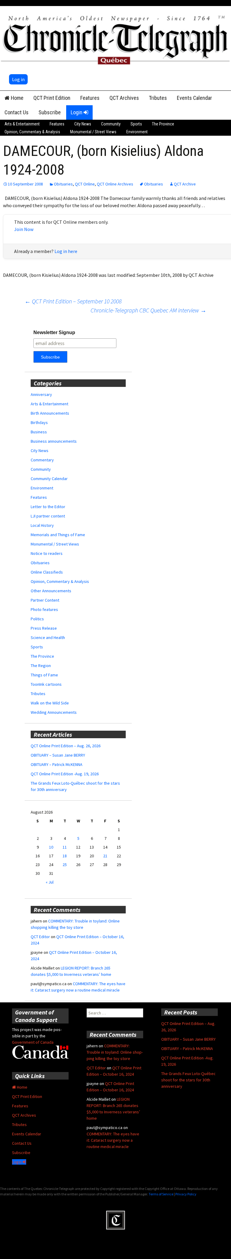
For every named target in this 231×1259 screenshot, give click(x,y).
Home (16, 98)
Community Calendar (49, 478)
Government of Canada (33, 1042)
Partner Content (45, 600)
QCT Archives (124, 98)
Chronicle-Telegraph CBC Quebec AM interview (148, 310)
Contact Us (17, 112)
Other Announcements (51, 590)
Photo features (44, 609)
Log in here (65, 251)
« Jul (50, 882)
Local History (42, 525)
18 (65, 856)
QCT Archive (185, 184)
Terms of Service (161, 1194)
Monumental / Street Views (93, 131)
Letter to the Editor (48, 506)
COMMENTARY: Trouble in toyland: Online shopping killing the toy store (115, 1052)
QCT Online (85, 184)
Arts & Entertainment (22, 124)
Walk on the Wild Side (50, 703)
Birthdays (39, 422)
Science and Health (48, 637)
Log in (18, 79)
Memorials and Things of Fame (58, 534)
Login (77, 112)
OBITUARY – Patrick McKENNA (56, 764)
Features (90, 98)
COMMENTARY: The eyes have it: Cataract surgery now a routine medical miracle (113, 1140)
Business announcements (54, 441)
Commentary (42, 460)
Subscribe (49, 112)
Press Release (44, 628)
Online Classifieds (47, 572)
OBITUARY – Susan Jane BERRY (58, 755)
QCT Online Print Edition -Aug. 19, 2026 (65, 774)
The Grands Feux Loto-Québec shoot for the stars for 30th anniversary (188, 1080)
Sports (136, 124)
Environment (137, 131)
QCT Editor (40, 936)
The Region (41, 665)
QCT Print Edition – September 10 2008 (73, 301)
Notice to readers (47, 553)
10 (51, 847)
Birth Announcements (50, 413)
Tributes (158, 98)
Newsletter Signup (54, 332)
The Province (163, 124)
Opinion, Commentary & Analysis (32, 131)
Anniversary (41, 394)
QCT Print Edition (51, 98)
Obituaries (63, 184)
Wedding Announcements (54, 712)
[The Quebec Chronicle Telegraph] (115, 39)
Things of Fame (44, 675)
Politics (37, 619)
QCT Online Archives (115, 184)
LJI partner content (48, 516)
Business (39, 432)
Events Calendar (194, 98)
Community (111, 124)
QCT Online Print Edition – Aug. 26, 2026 (65, 745)
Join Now (23, 229)
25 (65, 864)
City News (82, 124)
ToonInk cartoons (46, 684)
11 (65, 847)
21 (105, 856)
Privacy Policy (185, 1194)
